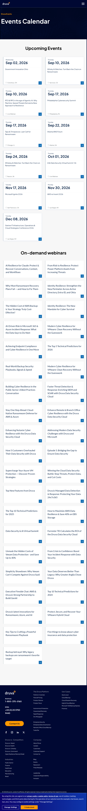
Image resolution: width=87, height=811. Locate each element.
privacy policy (32, 796)
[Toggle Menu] (52, 4)
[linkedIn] (18, 732)
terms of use (53, 796)
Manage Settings (10, 807)
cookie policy (43, 796)
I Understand (29, 807)
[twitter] (24, 732)
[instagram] (12, 732)
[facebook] (6, 732)
